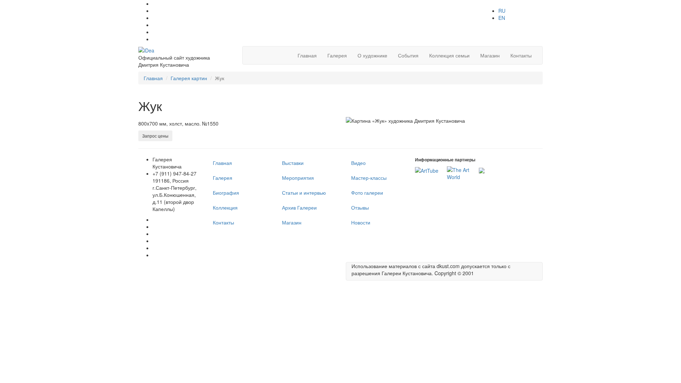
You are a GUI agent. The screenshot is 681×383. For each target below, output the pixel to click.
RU (501, 10)
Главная (307, 55)
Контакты (521, 55)
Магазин (490, 55)
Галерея (337, 55)
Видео (358, 162)
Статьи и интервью (304, 192)
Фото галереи (367, 192)
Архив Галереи (299, 207)
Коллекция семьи (449, 55)
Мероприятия (298, 177)
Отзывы (360, 207)
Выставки (293, 162)
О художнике (372, 55)
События (408, 55)
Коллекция (225, 207)
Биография (226, 192)
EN (501, 17)
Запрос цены (155, 136)
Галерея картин (189, 78)
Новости (360, 222)
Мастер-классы (369, 177)
